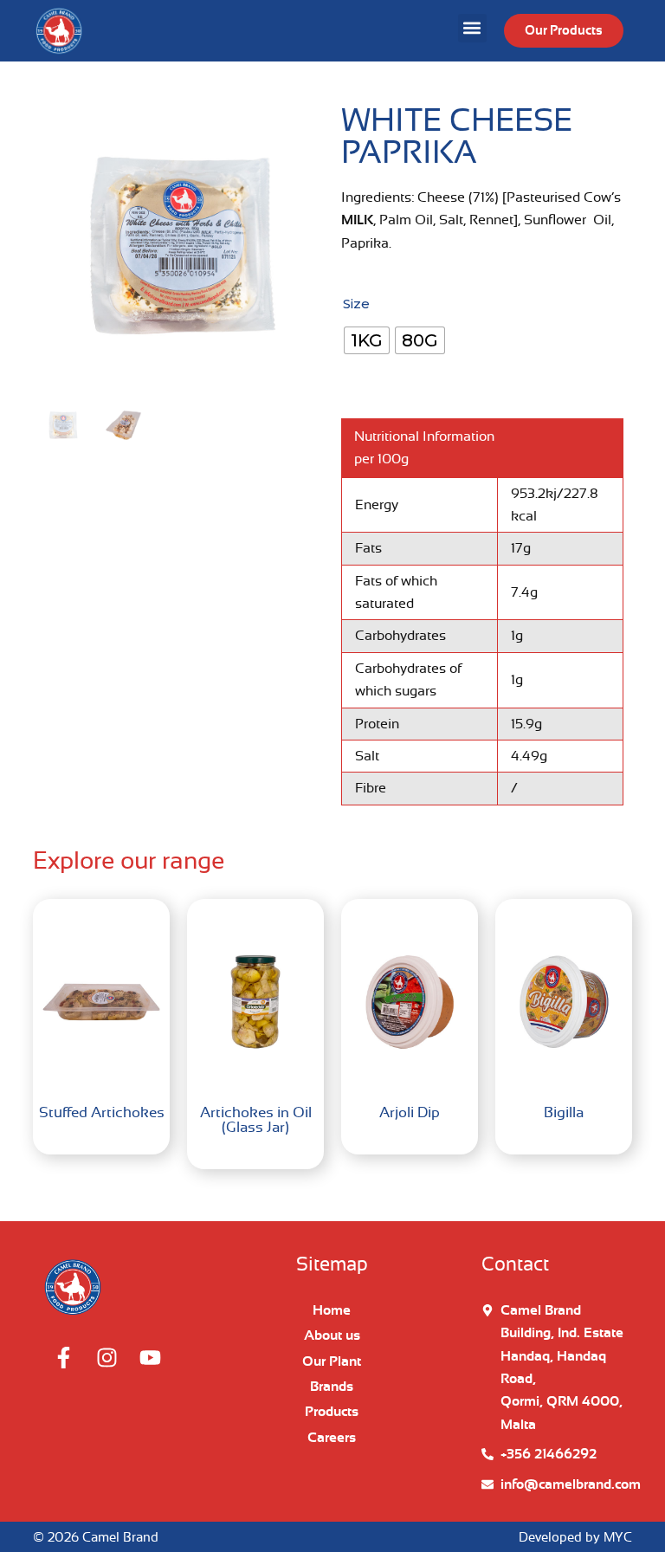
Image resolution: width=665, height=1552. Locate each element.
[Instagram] (106, 1357)
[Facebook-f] (63, 1357)
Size (356, 303)
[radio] (367, 340)
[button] (472, 28)
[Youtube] (149, 1357)
